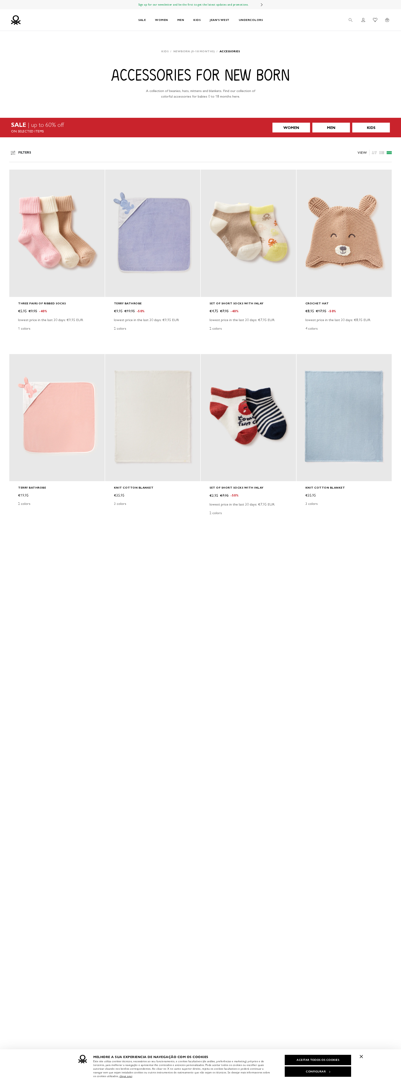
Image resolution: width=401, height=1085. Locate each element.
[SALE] (200, 127)
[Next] (261, 4)
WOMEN (161, 20)
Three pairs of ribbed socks (42, 303)
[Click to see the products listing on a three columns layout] (389, 152)
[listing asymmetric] (374, 152)
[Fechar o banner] (361, 1056)
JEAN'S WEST (220, 20)
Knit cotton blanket (134, 487)
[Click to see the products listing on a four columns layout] (381, 152)
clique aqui (126, 1076)
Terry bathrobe (128, 303)
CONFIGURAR (316, 1071)
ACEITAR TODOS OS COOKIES (318, 1060)
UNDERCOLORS (251, 20)
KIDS (196, 20)
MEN (180, 20)
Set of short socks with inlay (237, 303)
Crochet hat (317, 303)
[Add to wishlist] (16, 175)
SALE (142, 20)
